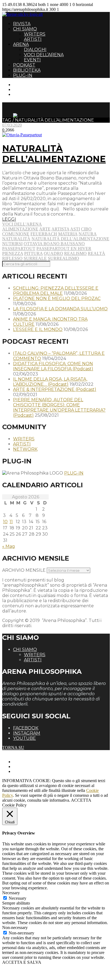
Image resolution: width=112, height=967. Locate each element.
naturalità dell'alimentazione (70, 238)
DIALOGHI (35, 49)
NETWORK (25, 449)
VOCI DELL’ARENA (44, 54)
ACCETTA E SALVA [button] (21, 962)
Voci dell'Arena (22, 224)
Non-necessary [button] (15, 927)
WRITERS (34, 34)
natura (88, 234)
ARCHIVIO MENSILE (24, 570)
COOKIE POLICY (30, 771)
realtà (96, 253)
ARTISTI (33, 39)
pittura (33, 253)
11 (11, 521)
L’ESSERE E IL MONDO (38, 329)
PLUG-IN (22, 75)
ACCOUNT (24, 94)
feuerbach (43, 234)
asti (75, 229)
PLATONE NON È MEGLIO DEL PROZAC (57, 298)
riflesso (12, 258)
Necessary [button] (11, 892)
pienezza (12, 253)
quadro (53, 253)
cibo (86, 229)
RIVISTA (21, 23)
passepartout (18, 248)
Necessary (17, 898)
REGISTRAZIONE (30, 89)
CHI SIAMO (25, 28)
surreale (35, 258)
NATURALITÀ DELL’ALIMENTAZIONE (54, 153)
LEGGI (9, 219)
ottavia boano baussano (54, 243)
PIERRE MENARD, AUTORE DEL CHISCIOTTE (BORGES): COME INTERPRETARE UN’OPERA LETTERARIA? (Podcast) (59, 407)
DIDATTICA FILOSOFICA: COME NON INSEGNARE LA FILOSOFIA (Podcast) (53, 366)
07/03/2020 (12, 125)
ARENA (21, 44)
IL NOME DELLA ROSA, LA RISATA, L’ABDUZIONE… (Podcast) (50, 382)
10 (5, 521)
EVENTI (32, 59)
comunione (15, 234)
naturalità (16, 238)
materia (67, 234)
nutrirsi (12, 243)
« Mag (8, 546)
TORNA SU (13, 747)
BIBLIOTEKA (27, 70)
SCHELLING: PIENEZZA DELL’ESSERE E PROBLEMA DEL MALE (55, 291)
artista (60, 229)
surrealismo (63, 258)
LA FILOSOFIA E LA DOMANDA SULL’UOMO (60, 308)
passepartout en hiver (63, 248)
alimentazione (20, 229)
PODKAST (24, 65)
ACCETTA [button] (81, 800)
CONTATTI (24, 84)
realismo (75, 253)
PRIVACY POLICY (31, 766)
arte (45, 229)
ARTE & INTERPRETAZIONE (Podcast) (54, 389)
